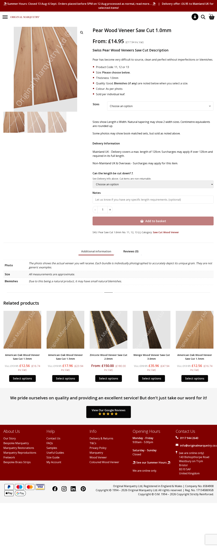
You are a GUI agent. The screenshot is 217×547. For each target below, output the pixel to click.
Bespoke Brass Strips (17, 462)
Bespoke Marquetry (16, 443)
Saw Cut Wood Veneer (166, 232)
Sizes (96, 104)
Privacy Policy (98, 448)
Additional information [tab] (96, 251)
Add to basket (155, 221)
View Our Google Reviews (108, 410)
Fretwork (9, 457)
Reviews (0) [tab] (131, 251)
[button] (82, 33)
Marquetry (96, 453)
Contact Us (53, 438)
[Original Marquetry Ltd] (25, 15)
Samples (51, 448)
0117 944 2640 (189, 438)
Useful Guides (55, 453)
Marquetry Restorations (18, 448)
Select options (22, 378)
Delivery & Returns (101, 438)
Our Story (9, 438)
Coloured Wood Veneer (104, 462)
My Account (53, 462)
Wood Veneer (98, 457)
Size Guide (53, 457)
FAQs (49, 443)
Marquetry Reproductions (19, 453)
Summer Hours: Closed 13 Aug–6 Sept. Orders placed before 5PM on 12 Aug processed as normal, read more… (79, 4)
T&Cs (93, 443)
